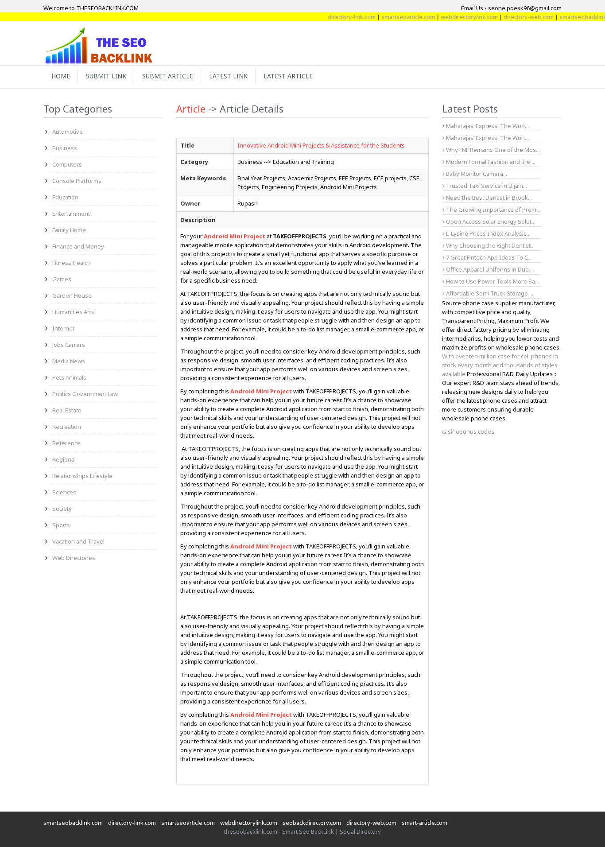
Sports (61, 525)
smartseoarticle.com (396, 17)
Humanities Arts (73, 312)
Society (62, 509)
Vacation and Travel (78, 541)
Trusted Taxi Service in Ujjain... (486, 186)
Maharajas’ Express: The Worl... (487, 126)
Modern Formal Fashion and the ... (490, 162)
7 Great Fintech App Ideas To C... (488, 257)
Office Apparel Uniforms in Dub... (489, 269)
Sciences (64, 492)
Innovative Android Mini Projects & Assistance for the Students (321, 145)
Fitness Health (71, 263)
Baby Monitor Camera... (476, 174)
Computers (67, 164)
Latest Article (288, 76)
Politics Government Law (85, 394)
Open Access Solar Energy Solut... (490, 221)
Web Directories (73, 558)
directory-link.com (339, 17)
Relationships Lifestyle (82, 476)
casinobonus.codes (468, 431)
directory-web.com (516, 17)
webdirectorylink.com (456, 17)
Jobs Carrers (68, 345)
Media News (68, 361)
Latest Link (228, 76)
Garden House (72, 295)
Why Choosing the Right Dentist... (490, 245)
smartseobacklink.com (73, 823)
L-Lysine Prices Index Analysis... (488, 233)
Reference (66, 443)
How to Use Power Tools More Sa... (492, 281)
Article (191, 108)
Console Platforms (76, 181)
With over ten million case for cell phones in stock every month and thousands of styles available (500, 365)
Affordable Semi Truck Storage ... (489, 293)
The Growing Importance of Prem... (492, 210)
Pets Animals (69, 377)
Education (65, 197)
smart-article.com (424, 823)
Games (61, 279)
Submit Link (106, 76)
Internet (63, 328)
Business (64, 148)
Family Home (69, 230)
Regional (64, 459)
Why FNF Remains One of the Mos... (492, 150)
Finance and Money (78, 246)
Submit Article (167, 76)
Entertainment (71, 214)
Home (60, 76)
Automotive (67, 132)
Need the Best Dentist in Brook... (488, 198)
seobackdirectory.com (312, 823)
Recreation (66, 427)
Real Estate (66, 410)
